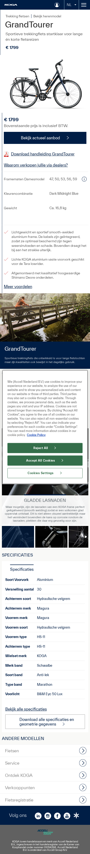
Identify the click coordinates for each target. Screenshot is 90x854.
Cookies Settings (41, 473)
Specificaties (22, 569)
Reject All (40, 448)
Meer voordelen (18, 286)
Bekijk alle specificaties (26, 709)
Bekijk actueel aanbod (40, 137)
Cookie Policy (36, 435)
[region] (45, 427)
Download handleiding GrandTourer (43, 154)
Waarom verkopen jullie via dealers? (36, 165)
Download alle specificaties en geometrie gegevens (46, 721)
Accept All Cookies (40, 460)
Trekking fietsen (17, 16)
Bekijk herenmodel (47, 16)
